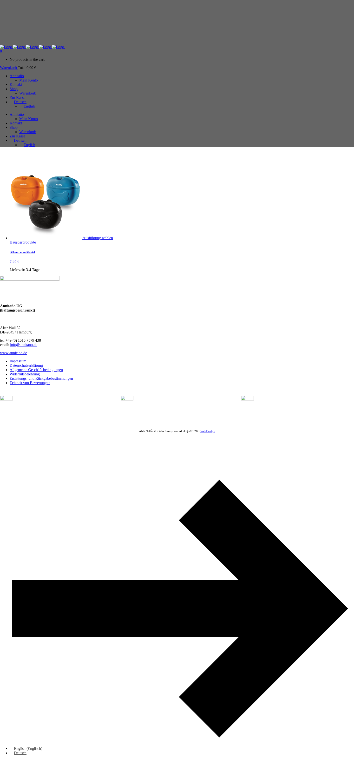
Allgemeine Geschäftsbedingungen (36, 370)
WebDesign (207, 431)
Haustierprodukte (23, 242)
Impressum (18, 361)
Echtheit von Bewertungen (30, 383)
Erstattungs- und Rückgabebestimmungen (41, 378)
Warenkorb (9, 68)
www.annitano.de (13, 353)
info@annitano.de (23, 345)
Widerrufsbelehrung (25, 374)
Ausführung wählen (98, 238)
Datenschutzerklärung (26, 365)
